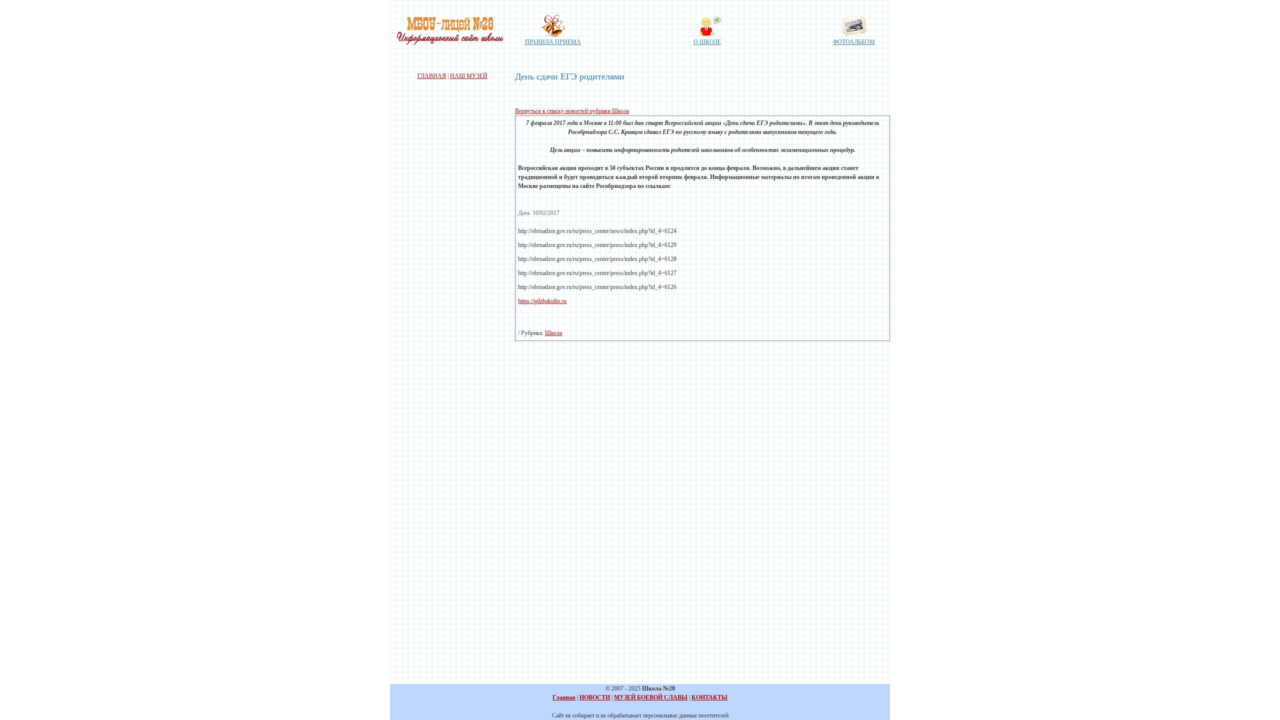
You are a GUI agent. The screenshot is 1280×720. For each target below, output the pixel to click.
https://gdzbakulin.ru (542, 301)
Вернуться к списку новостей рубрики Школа (572, 111)
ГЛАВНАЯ (432, 76)
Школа (553, 333)
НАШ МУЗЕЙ (469, 76)
